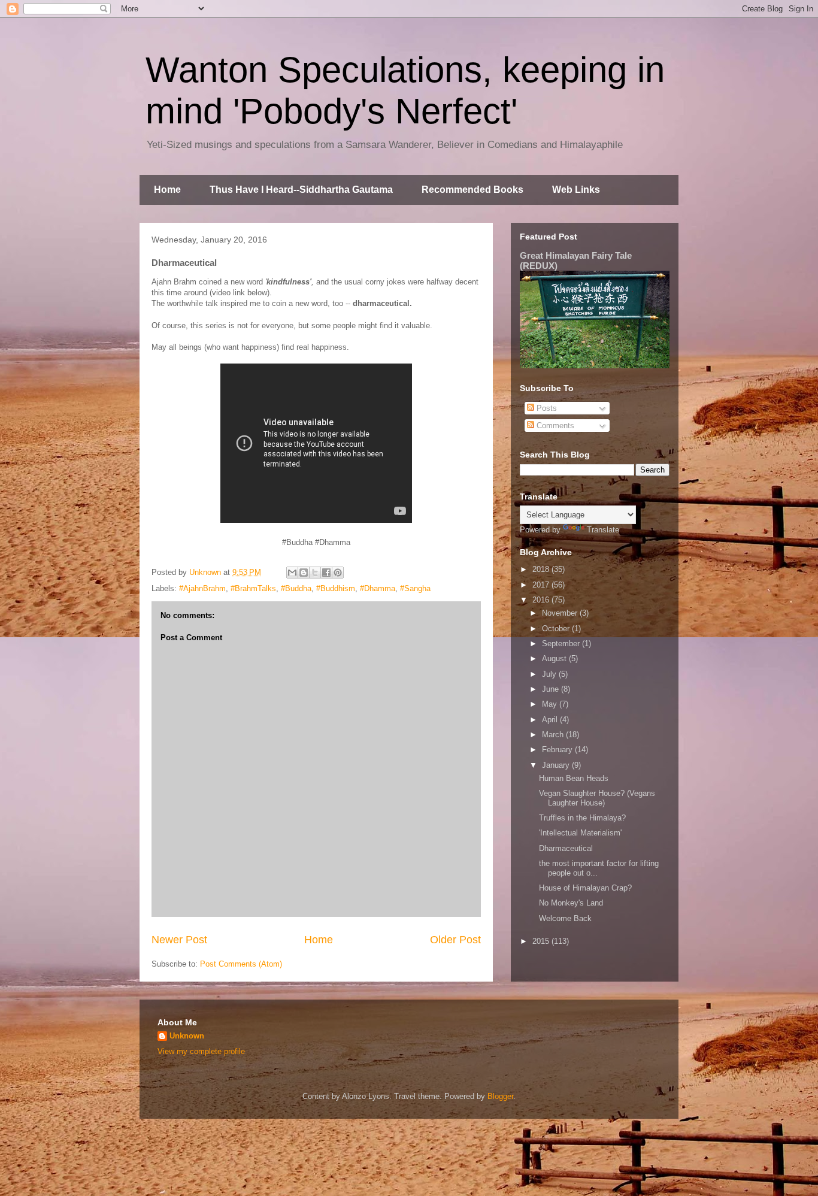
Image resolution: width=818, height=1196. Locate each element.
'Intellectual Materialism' (580, 832)
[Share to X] (315, 573)
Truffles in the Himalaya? (582, 817)
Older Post (455, 940)
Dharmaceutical (566, 848)
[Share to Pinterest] (338, 573)
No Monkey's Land (571, 902)
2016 (542, 599)
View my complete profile (201, 1051)
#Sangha (415, 588)
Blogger (500, 1096)
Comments (554, 425)
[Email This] (292, 573)
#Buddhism (335, 588)
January (557, 765)
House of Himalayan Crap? (585, 887)
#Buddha (296, 588)
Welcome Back (565, 918)
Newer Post (179, 940)
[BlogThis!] (304, 573)
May (550, 704)
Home (167, 189)
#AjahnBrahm (202, 588)
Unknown (186, 1035)
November (561, 612)
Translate (603, 529)
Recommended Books (472, 189)
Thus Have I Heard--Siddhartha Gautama (301, 189)
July (550, 674)
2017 (542, 584)
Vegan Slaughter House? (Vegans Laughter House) (597, 798)
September (562, 643)
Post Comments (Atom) (241, 963)
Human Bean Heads (573, 778)
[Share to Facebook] (326, 573)
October (557, 628)
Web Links (576, 189)
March (554, 734)
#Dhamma (377, 588)
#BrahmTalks (253, 588)
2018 (542, 569)
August (555, 658)
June (551, 689)
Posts (545, 408)
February (558, 749)
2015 (542, 941)
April (551, 719)
